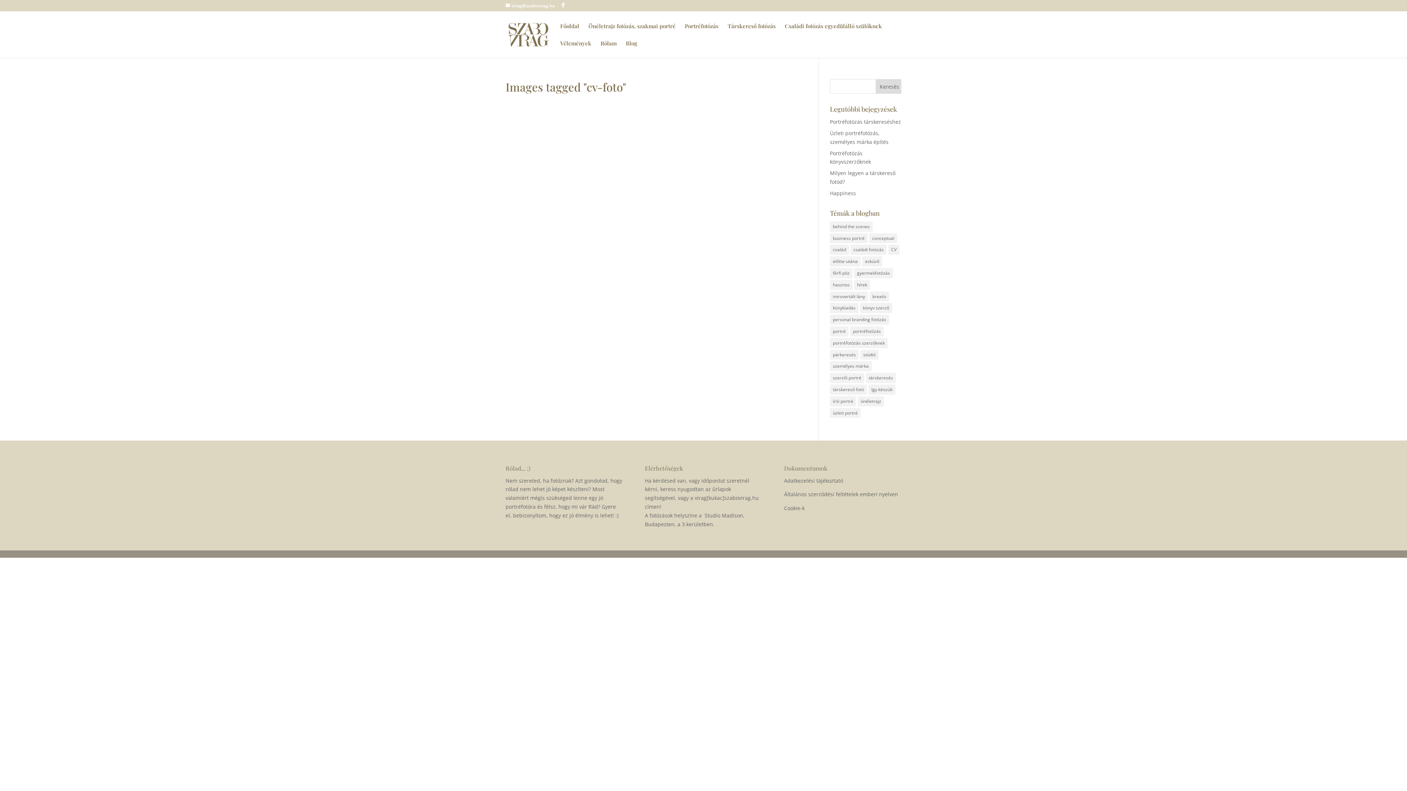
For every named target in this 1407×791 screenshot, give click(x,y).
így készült (882, 389)
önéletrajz (871, 401)
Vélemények (575, 44)
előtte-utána (845, 261)
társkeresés (881, 378)
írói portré (843, 401)
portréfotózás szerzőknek (859, 343)
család (839, 249)
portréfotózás (867, 331)
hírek (862, 285)
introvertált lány (849, 296)
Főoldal (569, 26)
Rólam (609, 44)
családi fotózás (868, 249)
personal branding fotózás (859, 319)
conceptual (883, 238)
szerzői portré (847, 378)
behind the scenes (851, 226)
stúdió (869, 355)
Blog (631, 44)
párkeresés (844, 355)
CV (894, 249)
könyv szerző (876, 308)
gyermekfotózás (873, 273)
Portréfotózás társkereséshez (865, 121)
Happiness (843, 193)
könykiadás (844, 308)
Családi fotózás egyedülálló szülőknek (833, 26)
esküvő (872, 261)
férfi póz (841, 273)
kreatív (879, 296)
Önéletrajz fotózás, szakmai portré (632, 26)
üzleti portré (845, 413)
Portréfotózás (702, 26)
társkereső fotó (848, 389)
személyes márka (851, 366)
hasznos (841, 285)
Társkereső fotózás (752, 26)
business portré (849, 238)
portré (839, 331)
